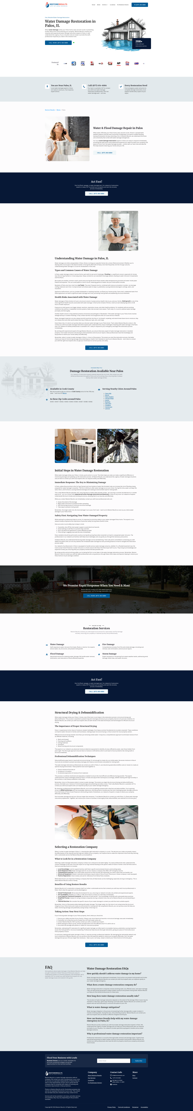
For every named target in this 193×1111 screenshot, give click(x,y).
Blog (133, 1075)
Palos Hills (108, 393)
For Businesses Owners (95, 1083)
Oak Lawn (108, 403)
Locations (112, 4)
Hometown (108, 407)
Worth (107, 395)
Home (93, 4)
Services (104, 4)
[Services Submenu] (107, 5)
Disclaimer (135, 1107)
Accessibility (144, 1107)
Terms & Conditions (124, 1107)
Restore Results (50, 110)
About (98, 4)
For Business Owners (123, 4)
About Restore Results (95, 1075)
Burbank (107, 402)
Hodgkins (108, 405)
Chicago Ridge (109, 398)
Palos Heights (109, 397)
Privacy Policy (111, 1107)
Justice (107, 400)
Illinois (58, 110)
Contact (134, 1078)
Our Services (91, 1078)
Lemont (107, 408)
